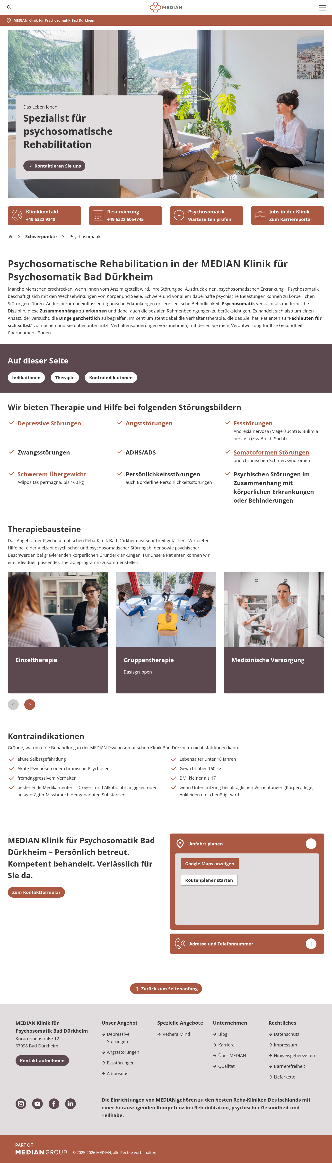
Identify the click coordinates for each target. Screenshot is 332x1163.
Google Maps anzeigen (209, 864)
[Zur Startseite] (166, 7)
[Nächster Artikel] (29, 704)
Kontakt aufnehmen (42, 1060)
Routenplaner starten (209, 880)
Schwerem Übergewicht (51, 474)
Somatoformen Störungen (271, 452)
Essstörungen (253, 423)
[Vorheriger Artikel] (13, 704)
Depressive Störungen (49, 423)
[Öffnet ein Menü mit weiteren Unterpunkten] (322, 7)
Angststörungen (149, 423)
